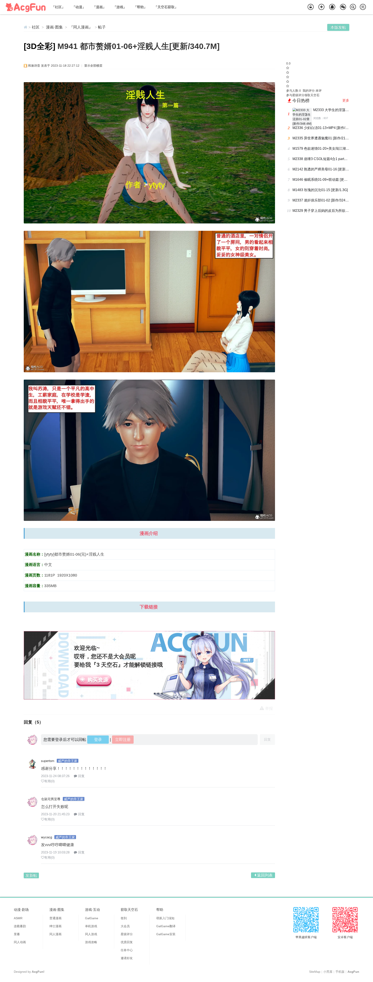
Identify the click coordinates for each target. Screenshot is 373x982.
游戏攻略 (91, 942)
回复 (81, 776)
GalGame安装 (165, 934)
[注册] (321, 7)
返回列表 (265, 875)
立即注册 (123, 739)
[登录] (311, 7)
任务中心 (127, 950)
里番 (17, 934)
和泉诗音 (34, 65)
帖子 (102, 27)
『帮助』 (140, 7)
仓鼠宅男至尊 (50, 799)
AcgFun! (38, 971)
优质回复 (127, 942)
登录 (98, 739)
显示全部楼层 (93, 65)
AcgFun (353, 971)
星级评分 (127, 934)
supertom (47, 760)
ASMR (18, 918)
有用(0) (49, 781)
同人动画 (20, 942)
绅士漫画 (55, 926)
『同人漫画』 (81, 27)
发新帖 (31, 875)
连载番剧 (20, 926)
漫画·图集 (54, 27)
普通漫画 (55, 918)
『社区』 (58, 7)
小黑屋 (327, 971)
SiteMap (314, 971)
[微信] (343, 7)
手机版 (340, 971)
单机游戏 (91, 926)
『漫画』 (99, 7)
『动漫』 (79, 7)
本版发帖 (338, 27)
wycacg (46, 837)
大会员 (125, 926)
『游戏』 (120, 7)
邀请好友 (127, 958)
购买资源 (97, 680)
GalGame (91, 918)
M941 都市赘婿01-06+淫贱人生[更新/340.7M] (138, 46)
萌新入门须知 (165, 918)
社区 (36, 27)
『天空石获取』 (166, 7)
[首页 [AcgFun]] (25, 27)
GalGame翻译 (165, 926)
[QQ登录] (332, 7)
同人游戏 (91, 934)
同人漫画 (55, 934)
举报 (269, 708)
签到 (124, 918)
